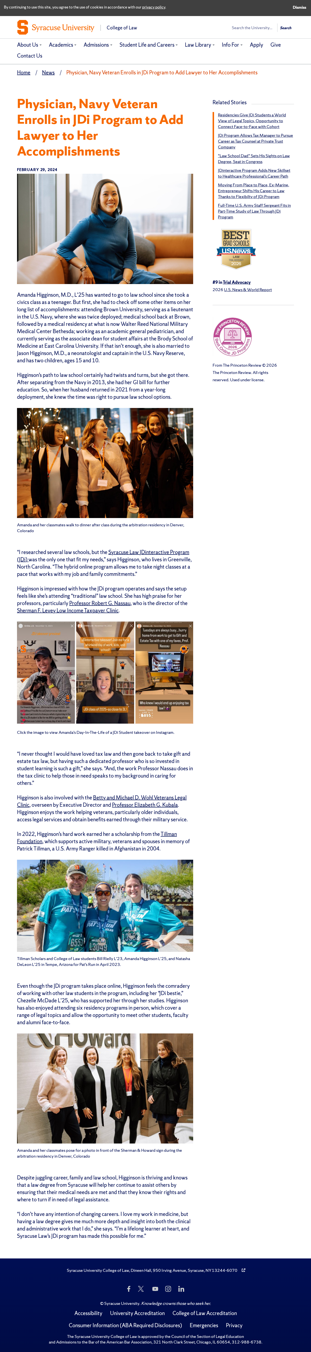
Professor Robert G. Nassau (99, 603)
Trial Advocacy (237, 282)
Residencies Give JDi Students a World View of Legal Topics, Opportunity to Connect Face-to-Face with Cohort (252, 120)
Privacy (234, 1325)
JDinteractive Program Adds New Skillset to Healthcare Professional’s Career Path (254, 173)
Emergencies (204, 1325)
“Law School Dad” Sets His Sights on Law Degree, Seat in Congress (254, 158)
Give (275, 44)
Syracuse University (121, 1303)
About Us (27, 44)
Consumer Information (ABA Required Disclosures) (125, 1325)
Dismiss (299, 7)
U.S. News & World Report (248, 289)
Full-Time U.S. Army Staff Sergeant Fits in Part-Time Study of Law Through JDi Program (254, 211)
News (48, 72)
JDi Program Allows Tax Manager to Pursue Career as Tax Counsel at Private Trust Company (255, 141)
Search (285, 27)
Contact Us (29, 55)
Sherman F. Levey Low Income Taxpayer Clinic (68, 610)
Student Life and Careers (147, 44)
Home (23, 72)
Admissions (96, 44)
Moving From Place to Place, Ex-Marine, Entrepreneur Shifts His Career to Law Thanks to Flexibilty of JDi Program (253, 190)
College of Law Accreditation (205, 1313)
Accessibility (88, 1313)
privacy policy (153, 7)
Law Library (198, 44)
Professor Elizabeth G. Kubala (145, 804)
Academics (61, 44)
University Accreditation (137, 1313)
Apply (256, 44)
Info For (230, 44)
